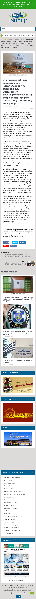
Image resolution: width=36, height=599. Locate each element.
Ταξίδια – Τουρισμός (10, 519)
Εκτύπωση (24, 108)
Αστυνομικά (20, 106)
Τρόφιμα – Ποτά (9, 522)
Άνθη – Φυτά (8, 480)
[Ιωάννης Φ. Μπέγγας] (18, 385)
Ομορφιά (7, 513)
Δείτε (18, 596)
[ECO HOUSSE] (18, 412)
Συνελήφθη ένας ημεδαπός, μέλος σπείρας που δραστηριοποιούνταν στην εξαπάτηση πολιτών (18, 332)
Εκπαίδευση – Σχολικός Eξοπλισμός (14, 494)
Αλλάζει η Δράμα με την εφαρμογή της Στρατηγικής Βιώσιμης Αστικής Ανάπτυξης (16, 255)
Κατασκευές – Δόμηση (10, 502)
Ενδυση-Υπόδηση (9, 497)
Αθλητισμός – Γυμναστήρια (12, 477)
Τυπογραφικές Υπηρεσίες (11, 525)
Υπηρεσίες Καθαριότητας (11, 527)
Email (31, 108)
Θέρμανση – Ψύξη (9, 500)
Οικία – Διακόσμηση (10, 511)
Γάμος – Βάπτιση (9, 486)
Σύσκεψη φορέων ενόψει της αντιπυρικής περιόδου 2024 (15, 264)
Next (22, 261)
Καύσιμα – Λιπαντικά (10, 505)
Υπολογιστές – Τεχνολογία (12, 530)
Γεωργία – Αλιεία (9, 489)
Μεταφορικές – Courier (11, 508)
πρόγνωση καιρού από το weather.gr (15, 467)
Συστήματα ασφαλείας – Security (13, 516)
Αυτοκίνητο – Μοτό (9, 483)
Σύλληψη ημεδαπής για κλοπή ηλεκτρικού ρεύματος (17, 361)
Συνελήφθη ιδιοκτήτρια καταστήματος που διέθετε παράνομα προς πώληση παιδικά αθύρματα (18, 299)
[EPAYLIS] (18, 439)
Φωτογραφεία (8, 533)
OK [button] (32, 593)
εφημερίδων (20, 580)
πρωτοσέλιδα (13, 580)
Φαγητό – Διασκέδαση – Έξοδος (13, 491)
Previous (6, 253)
